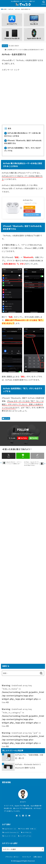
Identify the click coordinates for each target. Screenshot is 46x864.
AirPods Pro (28, 200)
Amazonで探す (29, 207)
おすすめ (27, 832)
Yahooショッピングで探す (32, 214)
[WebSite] (17, 815)
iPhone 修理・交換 (28, 829)
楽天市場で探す (29, 211)
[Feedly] (33, 438)
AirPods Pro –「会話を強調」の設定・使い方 (29, 756)
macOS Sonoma (11, 832)
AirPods (10, 9)
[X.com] (12, 438)
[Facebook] (23, 815)
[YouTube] (22, 438)
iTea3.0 (18, 861)
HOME (5, 9)
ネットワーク (10, 836)
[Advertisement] (23, 94)
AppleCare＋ (10, 829)
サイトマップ (26, 857)
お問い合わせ (37, 857)
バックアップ (25, 836)
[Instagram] (26, 815)
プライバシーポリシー (12, 857)
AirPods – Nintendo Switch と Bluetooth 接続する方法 (28, 766)
